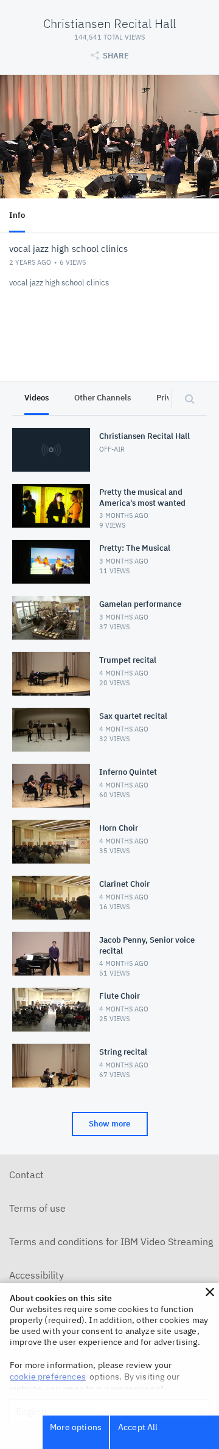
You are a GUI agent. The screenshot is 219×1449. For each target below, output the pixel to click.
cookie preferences (48, 1376)
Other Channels (102, 398)
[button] (210, 1292)
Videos (36, 398)
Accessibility (36, 1275)
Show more (109, 1124)
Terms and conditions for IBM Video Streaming (111, 1241)
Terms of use (37, 1208)
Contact (26, 1174)
